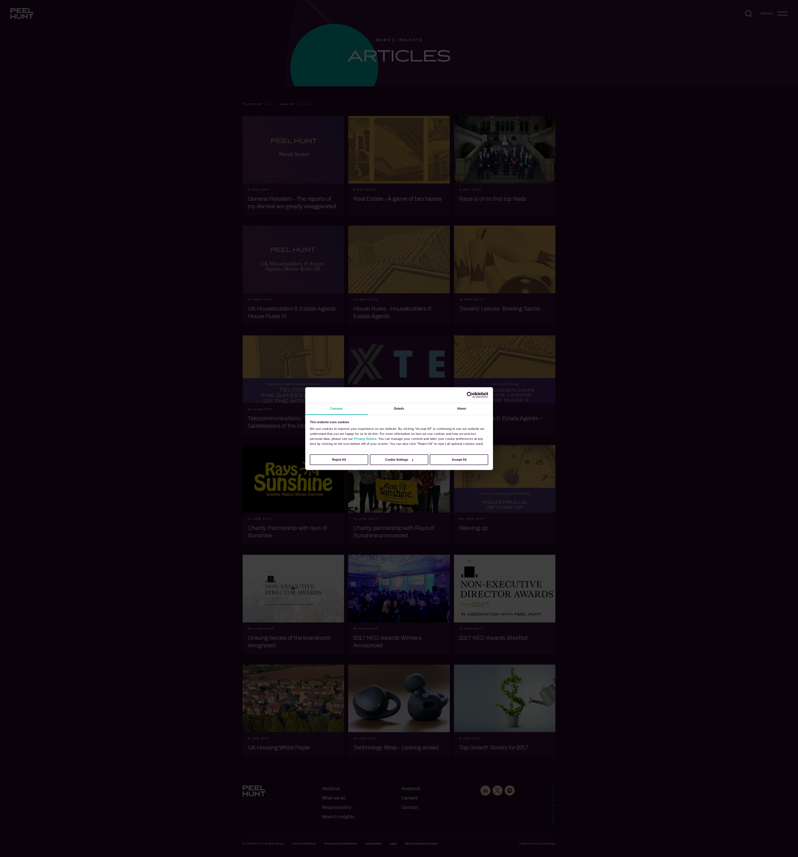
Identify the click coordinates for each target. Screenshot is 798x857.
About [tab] (461, 408)
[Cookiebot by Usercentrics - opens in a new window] (470, 395)
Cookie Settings (396, 459)
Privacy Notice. (365, 438)
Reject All (339, 459)
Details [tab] (399, 408)
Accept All (459, 459)
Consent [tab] (336, 408)
